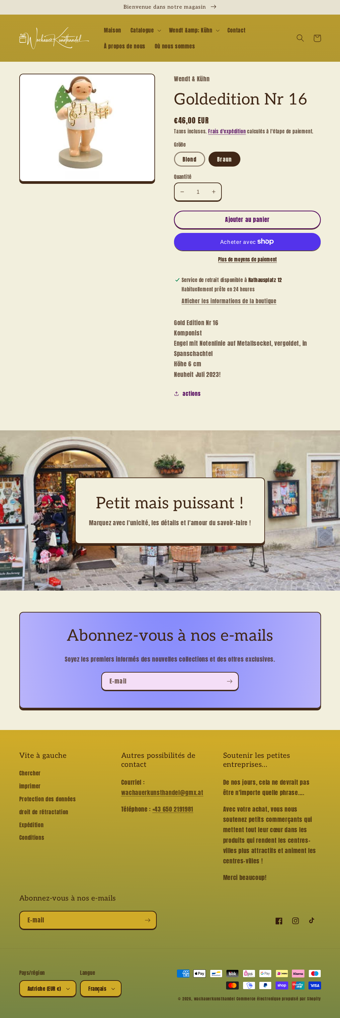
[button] (145, 30)
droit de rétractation (44, 812)
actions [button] (192, 394)
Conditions (31, 837)
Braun (224, 159)
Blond (190, 159)
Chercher (30, 773)
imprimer (30, 786)
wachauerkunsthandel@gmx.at (162, 792)
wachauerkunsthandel (214, 999)
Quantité (183, 176)
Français (97, 988)
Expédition (31, 825)
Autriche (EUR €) (44, 988)
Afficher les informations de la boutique (229, 301)
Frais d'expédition (227, 131)
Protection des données (47, 799)
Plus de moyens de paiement (247, 259)
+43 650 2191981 (172, 809)
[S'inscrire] (229, 681)
